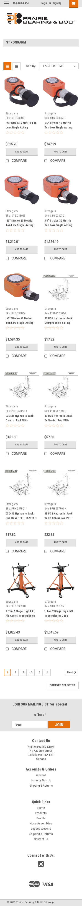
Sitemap (49, 902)
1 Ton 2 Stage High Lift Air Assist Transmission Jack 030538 (20, 616)
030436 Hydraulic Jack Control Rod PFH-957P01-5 (19, 420)
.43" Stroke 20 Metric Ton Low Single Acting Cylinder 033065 (19, 225)
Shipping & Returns (41, 785)
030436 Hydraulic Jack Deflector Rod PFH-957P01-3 (58, 420)
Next (70, 672)
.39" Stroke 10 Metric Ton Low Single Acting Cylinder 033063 (58, 127)
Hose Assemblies (41, 823)
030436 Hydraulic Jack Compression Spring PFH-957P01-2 (58, 323)
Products (41, 813)
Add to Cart (21, 151)
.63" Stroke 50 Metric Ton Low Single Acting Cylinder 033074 (19, 323)
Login (44, 3)
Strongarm (12, 113)
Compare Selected (62, 685)
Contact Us (41, 839)
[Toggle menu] (6, 6)
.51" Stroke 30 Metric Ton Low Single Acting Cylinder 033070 (58, 225)
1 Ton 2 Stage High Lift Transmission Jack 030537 (58, 616)
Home (41, 807)
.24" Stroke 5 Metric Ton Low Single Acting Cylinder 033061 (21, 127)
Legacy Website (41, 828)
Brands (41, 818)
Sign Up (57, 3)
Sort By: (31, 66)
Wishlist (41, 775)
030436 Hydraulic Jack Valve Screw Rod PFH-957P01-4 (58, 518)
